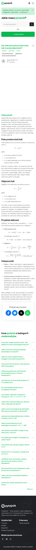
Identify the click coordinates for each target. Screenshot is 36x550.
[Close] (33, 10)
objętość (4, 50)
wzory (18, 50)
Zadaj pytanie (19, 34)
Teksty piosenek (24, 523)
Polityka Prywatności (7, 530)
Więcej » (30, 489)
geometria (11, 50)
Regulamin (4, 528)
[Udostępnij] (33, 46)
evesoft (30, 547)
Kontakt (3, 525)
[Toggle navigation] (33, 3)
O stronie (4, 523)
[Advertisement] (18, 88)
